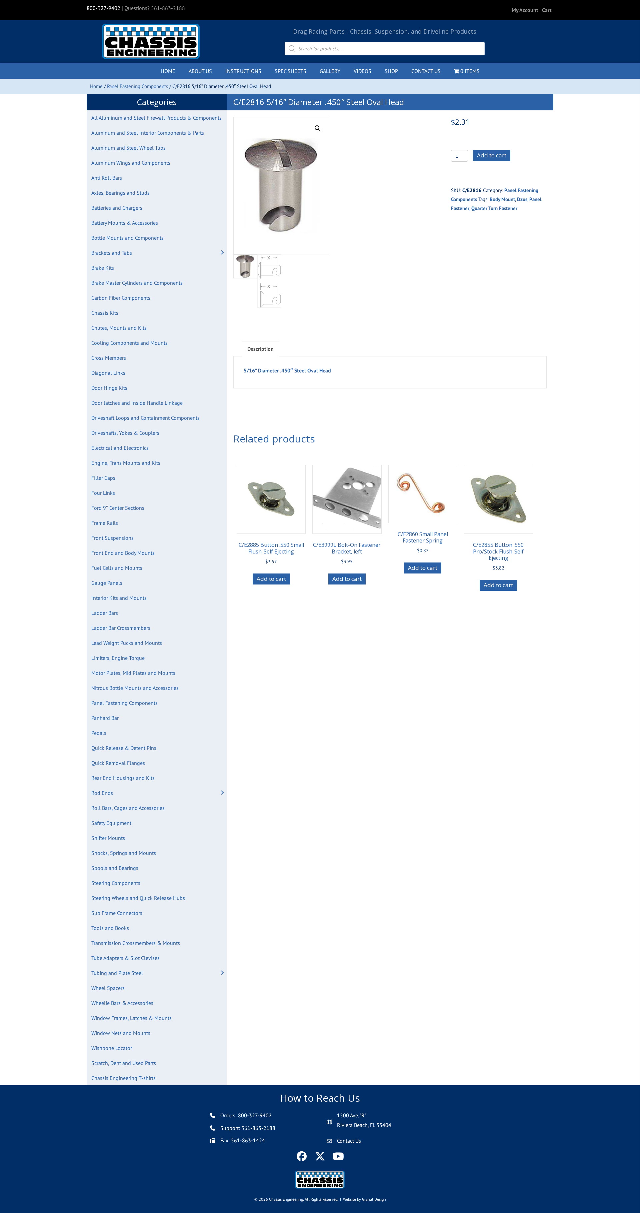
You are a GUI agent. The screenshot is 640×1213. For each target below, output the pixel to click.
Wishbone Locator (111, 1048)
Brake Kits (102, 267)
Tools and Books (110, 928)
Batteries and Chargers (116, 207)
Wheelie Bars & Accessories (122, 1003)
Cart (547, 10)
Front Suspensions (112, 537)
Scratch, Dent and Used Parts (123, 1063)
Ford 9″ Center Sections (117, 507)
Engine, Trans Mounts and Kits (125, 462)
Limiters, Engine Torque (118, 658)
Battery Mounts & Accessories (124, 222)
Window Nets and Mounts (120, 1033)
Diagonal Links (108, 372)
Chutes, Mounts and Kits (119, 327)
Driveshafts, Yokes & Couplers (125, 432)
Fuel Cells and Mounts (116, 567)
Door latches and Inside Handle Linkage (137, 402)
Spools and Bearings (114, 868)
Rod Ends (102, 793)
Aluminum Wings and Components (130, 162)
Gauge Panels (106, 582)
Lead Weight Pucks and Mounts (126, 643)
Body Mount (502, 199)
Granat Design (374, 1199)
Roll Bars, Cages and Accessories (128, 808)
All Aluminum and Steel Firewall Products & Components (156, 117)
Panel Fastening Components (137, 86)
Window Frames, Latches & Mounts (131, 1018)
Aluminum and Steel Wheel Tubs (128, 147)
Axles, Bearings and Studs (120, 192)
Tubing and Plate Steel (117, 973)
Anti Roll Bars (106, 177)
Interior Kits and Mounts (119, 597)
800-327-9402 (103, 8)
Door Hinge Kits (109, 387)
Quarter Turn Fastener (494, 208)
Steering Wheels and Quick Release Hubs (138, 898)
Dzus (522, 199)
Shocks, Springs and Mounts (123, 853)
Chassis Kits (104, 312)
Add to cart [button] (271, 578)
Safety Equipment (111, 823)
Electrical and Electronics (120, 447)
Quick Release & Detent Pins (123, 748)
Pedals (98, 733)
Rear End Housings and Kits (123, 778)
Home (96, 86)
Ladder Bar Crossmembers (120, 628)
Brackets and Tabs (111, 252)
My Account (525, 10)
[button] (222, 252)
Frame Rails (104, 522)
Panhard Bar (105, 718)
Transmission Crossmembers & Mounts (135, 943)
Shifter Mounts (108, 838)
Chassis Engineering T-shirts (123, 1078)
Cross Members (108, 357)
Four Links (103, 492)
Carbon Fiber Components (120, 297)
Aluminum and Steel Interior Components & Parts (147, 132)
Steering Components (115, 883)
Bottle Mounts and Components (127, 237)
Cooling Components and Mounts (129, 342)
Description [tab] (260, 348)
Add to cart (491, 155)
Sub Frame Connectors (116, 913)
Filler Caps (103, 477)
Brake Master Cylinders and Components (137, 282)
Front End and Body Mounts (123, 552)
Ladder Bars (104, 613)
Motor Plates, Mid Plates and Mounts (133, 673)
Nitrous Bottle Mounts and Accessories (135, 688)
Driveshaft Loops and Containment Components (145, 417)
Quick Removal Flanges (118, 763)
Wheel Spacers (108, 988)
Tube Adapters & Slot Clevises (125, 958)
